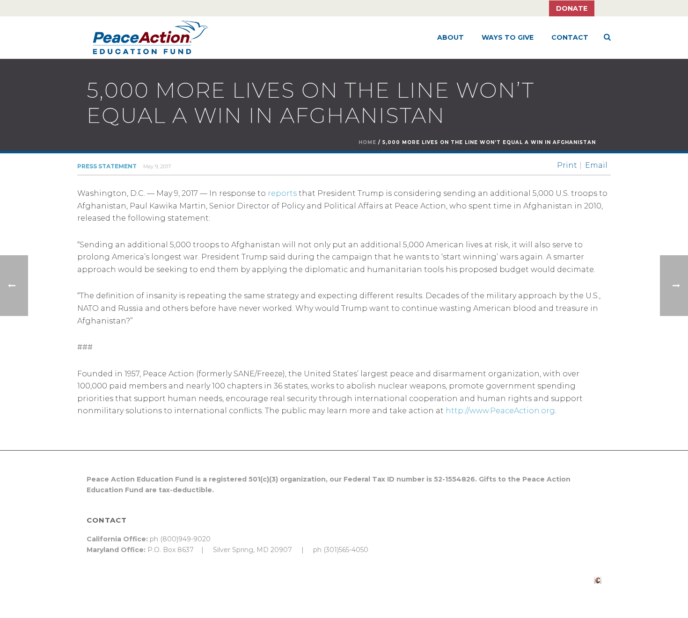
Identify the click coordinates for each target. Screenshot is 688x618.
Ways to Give (508, 37)
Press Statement (107, 166)
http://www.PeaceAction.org (500, 410)
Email (596, 165)
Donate (571, 8)
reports (282, 193)
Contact (569, 37)
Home (367, 142)
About (450, 37)
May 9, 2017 (157, 166)
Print (567, 165)
